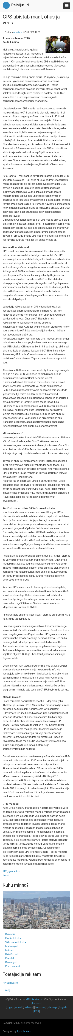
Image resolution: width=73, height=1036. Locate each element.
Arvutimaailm (10, 982)
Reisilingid (10, 962)
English (63, 1007)
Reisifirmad (11, 954)
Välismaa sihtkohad (16, 942)
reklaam (28, 1007)
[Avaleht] (6, 5)
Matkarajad (11, 946)
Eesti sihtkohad (13, 938)
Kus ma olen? (12, 966)
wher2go (17, 32)
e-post (18, 1007)
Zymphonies (24, 1031)
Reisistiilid (10, 934)
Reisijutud (20, 5)
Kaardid (9, 958)
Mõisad (9, 950)
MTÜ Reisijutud (34, 999)
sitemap (52, 1007)
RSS (36, 1011)
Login (10, 1007)
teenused (40, 1007)
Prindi (6, 875)
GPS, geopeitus (11, 871)
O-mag (6, 990)
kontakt (36, 1003)
